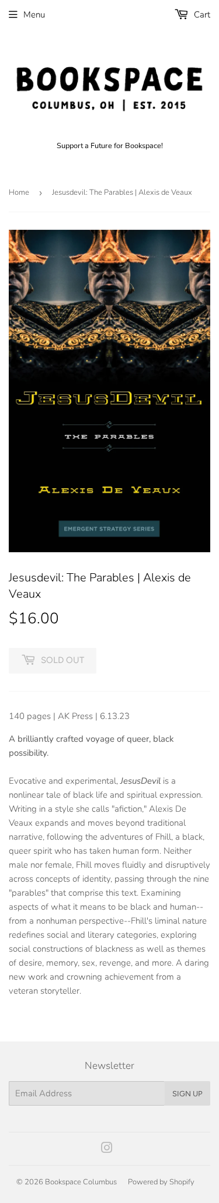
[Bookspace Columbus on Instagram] (107, 1149)
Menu (34, 14)
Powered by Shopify (161, 1182)
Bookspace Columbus (81, 1182)
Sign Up (187, 1093)
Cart (201, 14)
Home (19, 192)
